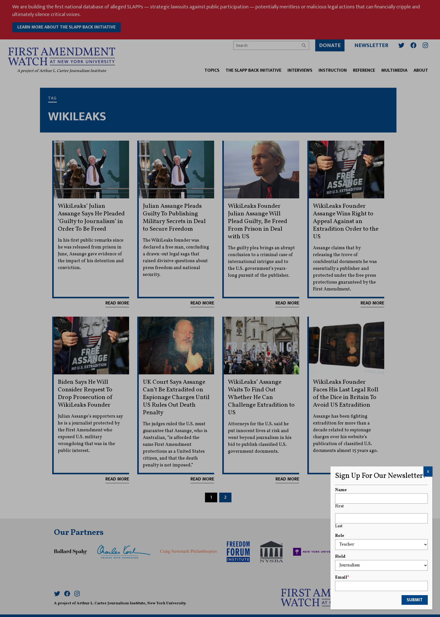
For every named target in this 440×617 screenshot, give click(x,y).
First (339, 506)
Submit (415, 600)
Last (338, 526)
